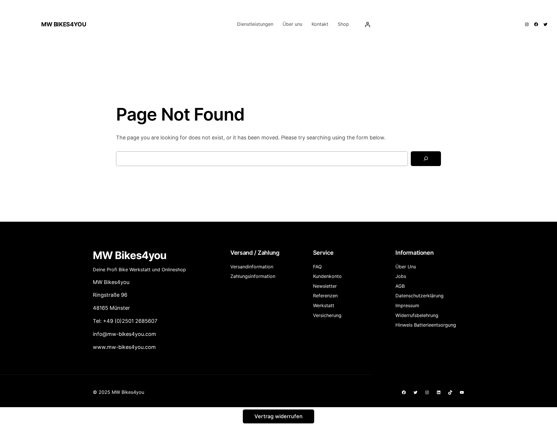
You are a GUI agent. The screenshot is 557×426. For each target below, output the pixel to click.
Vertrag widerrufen (278, 416)
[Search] (426, 158)
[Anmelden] (367, 24)
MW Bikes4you (63, 24)
